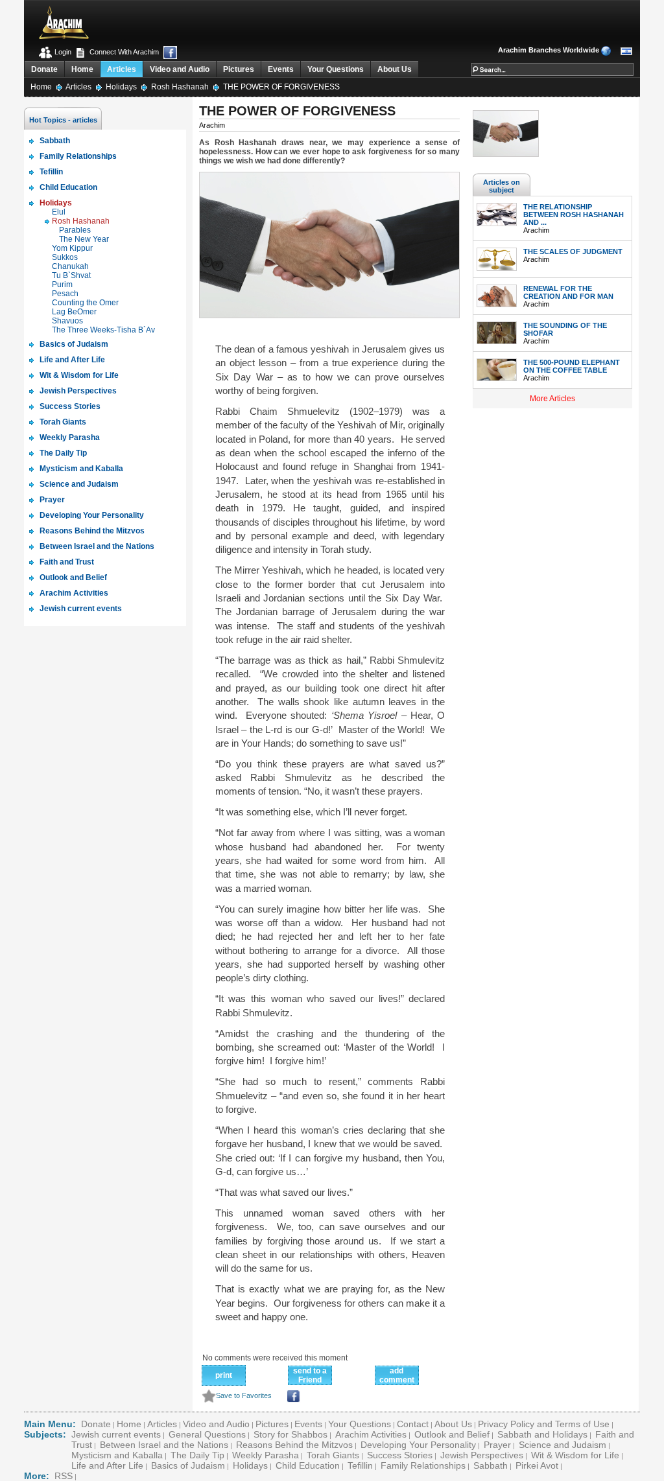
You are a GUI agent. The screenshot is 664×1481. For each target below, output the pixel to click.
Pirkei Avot (537, 1465)
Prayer (497, 1445)
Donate (44, 69)
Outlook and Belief (452, 1434)
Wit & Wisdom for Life (575, 1455)
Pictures (238, 69)
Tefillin (360, 1465)
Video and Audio (179, 69)
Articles (121, 69)
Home (82, 69)
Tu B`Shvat (71, 275)
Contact (413, 1424)
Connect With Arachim (123, 52)
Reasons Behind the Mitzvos (294, 1445)
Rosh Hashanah (181, 86)
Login (62, 52)
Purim (62, 284)
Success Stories (400, 1455)
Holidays (122, 86)
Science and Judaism (562, 1445)
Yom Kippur (72, 248)
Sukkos (65, 257)
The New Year (84, 239)
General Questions (207, 1434)
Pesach (65, 293)
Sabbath (490, 1465)
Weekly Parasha (265, 1455)
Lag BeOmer (74, 311)
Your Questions (335, 69)
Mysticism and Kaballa (117, 1455)
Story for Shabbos (290, 1434)
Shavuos (67, 320)
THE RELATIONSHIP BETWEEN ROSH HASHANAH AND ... (573, 214)
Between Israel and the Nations (164, 1445)
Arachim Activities (371, 1434)
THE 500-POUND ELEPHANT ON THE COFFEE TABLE (571, 366)
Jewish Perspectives (481, 1455)
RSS (63, 1476)
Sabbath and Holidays (542, 1434)
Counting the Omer (85, 302)
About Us (394, 69)
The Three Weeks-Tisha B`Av (103, 329)
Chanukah (70, 266)
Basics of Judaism (188, 1465)
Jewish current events (116, 1434)
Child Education (308, 1465)
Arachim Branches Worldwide (548, 50)
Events (281, 69)
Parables (75, 230)
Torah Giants (333, 1455)
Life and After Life (107, 1465)
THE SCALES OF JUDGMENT (572, 251)
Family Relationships (423, 1465)
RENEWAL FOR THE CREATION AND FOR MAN (568, 292)
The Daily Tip (197, 1455)
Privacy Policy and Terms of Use (544, 1424)
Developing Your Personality (418, 1445)
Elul (58, 211)
